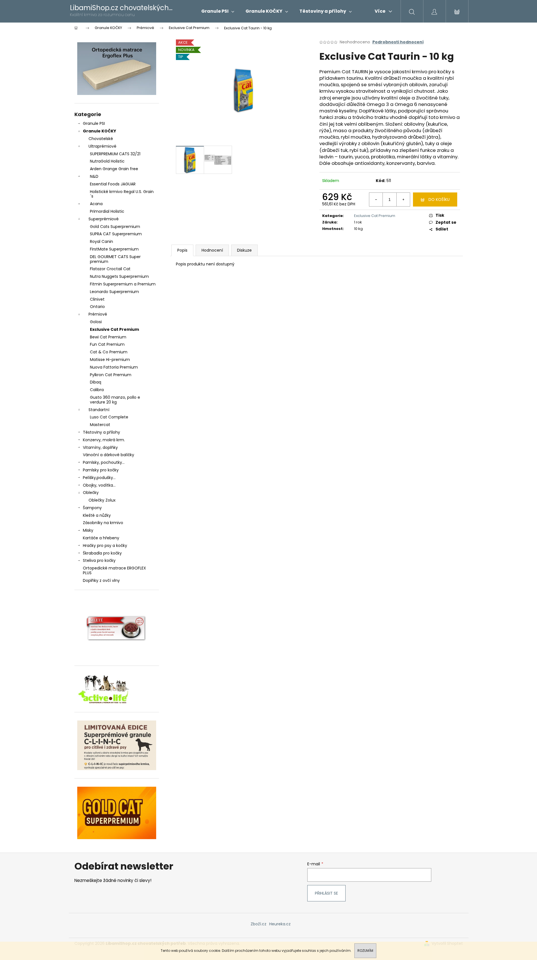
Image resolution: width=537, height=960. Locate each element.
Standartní (99, 410)
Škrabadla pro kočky (102, 553)
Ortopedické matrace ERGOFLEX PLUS (114, 570)
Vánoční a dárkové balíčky (108, 455)
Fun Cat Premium (107, 344)
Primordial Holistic (107, 211)
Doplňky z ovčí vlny (101, 580)
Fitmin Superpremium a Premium (123, 284)
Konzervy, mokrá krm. (104, 440)
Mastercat (100, 424)
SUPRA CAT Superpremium (116, 234)
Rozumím (365, 950)
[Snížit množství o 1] (376, 199)
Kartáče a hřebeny (101, 538)
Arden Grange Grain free (114, 169)
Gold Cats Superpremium (115, 226)
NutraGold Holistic (107, 161)
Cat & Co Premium (108, 352)
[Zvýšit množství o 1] (403, 199)
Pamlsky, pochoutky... (104, 462)
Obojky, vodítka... (99, 485)
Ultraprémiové (102, 146)
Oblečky (91, 492)
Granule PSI (94, 123)
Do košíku (439, 199)
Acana (96, 204)
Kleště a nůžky (97, 515)
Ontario (97, 306)
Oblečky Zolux (102, 500)
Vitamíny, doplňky (100, 447)
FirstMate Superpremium (114, 249)
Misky (88, 530)
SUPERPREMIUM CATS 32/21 (115, 154)
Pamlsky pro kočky (101, 470)
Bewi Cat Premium (108, 337)
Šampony (92, 508)
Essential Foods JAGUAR (113, 184)
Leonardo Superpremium (114, 291)
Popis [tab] (182, 250)
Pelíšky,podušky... (99, 477)
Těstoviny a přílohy (101, 432)
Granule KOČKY (99, 131)
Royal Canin (101, 241)
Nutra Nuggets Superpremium (119, 276)
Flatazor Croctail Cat (110, 269)
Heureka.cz (280, 924)
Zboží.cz (258, 924)
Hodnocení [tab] (212, 250)
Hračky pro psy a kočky (105, 545)
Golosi (96, 322)
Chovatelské (101, 138)
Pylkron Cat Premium (110, 375)
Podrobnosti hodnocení (398, 42)
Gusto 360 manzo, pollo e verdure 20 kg (115, 399)
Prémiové (98, 314)
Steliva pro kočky (99, 560)
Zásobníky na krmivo (103, 523)
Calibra (97, 390)
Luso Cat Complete (109, 417)
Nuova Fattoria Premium (114, 367)
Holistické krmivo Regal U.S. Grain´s (122, 194)
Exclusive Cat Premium (114, 329)
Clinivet (97, 299)
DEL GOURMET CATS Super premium (115, 259)
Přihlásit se (326, 893)
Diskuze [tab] (244, 250)
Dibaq (95, 382)
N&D (94, 176)
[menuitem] (218, 11)
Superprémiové (104, 219)
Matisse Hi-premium (110, 359)
